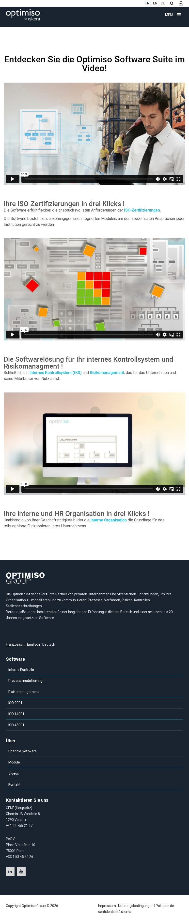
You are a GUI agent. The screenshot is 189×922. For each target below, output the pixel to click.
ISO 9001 (15, 703)
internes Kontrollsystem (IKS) (56, 372)
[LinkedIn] (10, 871)
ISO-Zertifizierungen (142, 210)
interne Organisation (109, 520)
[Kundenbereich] (181, 3)
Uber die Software (22, 751)
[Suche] (172, 3)
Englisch (33, 644)
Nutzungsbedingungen (136, 906)
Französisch (15, 644)
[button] (169, 15)
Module (14, 762)
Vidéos (13, 773)
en (155, 3)
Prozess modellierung (25, 681)
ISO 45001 (16, 725)
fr (147, 3)
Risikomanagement (107, 372)
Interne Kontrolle (21, 670)
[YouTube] (21, 871)
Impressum (107, 906)
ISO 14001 (16, 714)
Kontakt (14, 784)
